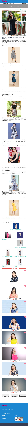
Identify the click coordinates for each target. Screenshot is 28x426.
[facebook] (21, 424)
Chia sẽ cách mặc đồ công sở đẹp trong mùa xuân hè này (7, 266)
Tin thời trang (6, 9)
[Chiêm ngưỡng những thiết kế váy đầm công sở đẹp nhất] (20, 243)
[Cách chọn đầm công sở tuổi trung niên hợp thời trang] (20, 262)
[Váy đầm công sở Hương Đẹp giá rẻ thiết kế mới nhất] (4, 1)
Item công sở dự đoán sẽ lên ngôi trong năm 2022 (20, 256)
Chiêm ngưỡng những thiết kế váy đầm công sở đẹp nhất (20, 247)
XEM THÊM (14, 290)
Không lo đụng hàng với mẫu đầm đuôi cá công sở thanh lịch (7, 256)
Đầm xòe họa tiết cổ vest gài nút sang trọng (14, 282)
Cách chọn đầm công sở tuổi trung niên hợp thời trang (20, 266)
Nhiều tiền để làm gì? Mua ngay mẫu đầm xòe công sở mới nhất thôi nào (13, 38)
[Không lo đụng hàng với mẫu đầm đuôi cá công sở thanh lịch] (8, 252)
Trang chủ (3, 9)
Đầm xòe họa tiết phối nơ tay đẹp (14, 329)
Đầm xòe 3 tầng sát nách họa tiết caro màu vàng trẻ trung (14, 344)
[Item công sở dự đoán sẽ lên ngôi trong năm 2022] (20, 252)
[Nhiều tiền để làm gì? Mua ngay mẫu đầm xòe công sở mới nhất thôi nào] (14, 23)
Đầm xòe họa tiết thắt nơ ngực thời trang (14, 375)
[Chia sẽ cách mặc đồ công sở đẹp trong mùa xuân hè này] (8, 262)
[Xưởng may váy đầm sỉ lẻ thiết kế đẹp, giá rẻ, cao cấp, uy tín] (8, 235)
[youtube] (22, 424)
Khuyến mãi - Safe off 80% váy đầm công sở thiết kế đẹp (15, 230)
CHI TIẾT (14, 276)
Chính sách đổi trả (4, 418)
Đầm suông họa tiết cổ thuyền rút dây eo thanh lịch (14, 313)
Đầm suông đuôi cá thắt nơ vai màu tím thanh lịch (14, 360)
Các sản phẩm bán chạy (12, 268)
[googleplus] (24, 424)
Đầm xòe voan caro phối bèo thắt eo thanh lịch (14, 298)
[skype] (25, 424)
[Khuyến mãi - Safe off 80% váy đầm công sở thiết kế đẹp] (16, 226)
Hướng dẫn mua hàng (4, 421)
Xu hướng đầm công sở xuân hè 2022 (19, 238)
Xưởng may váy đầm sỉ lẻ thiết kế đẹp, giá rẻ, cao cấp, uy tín (7, 239)
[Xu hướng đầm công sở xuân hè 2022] (20, 235)
